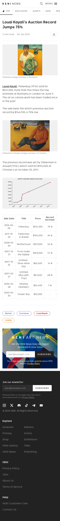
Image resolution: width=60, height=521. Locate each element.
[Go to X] (12, 405)
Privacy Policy (33, 363)
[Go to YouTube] (41, 405)
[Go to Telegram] (33, 405)
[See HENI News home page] (20, 3)
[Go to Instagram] (4, 405)
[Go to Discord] (19, 405)
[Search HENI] (41, 3)
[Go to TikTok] (26, 405)
